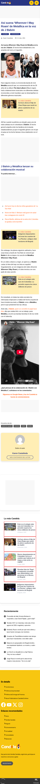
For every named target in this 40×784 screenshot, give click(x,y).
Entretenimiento (15, 34)
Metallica (30, 426)
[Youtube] (9, 704)
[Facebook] (3, 704)
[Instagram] (20, 704)
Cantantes (16, 426)
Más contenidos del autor (20, 457)
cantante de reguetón (7, 426)
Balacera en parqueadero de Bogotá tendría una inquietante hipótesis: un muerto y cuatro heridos (21, 645)
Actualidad (5, 34)
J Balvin (23, 426)
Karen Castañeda (8, 38)
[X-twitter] (14, 704)
